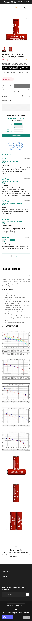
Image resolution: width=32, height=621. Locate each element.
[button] (8, 124)
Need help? (27, 96)
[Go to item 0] (4, 49)
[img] (6, 159)
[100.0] (11, 145)
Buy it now (16, 91)
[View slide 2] (16, 560)
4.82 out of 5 (20, 118)
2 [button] (13, 256)
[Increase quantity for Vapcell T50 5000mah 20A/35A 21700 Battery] (10, 86)
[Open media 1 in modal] (27, 19)
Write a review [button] (16, 136)
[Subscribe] (27, 594)
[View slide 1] (14, 560)
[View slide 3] (18, 560)
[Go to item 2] (10, 49)
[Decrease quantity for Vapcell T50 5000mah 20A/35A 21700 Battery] (3, 86)
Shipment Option (14, 64)
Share (5, 96)
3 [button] (16, 256)
